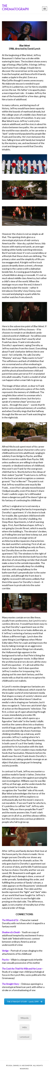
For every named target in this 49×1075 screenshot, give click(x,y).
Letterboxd (24, 1037)
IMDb (24, 1027)
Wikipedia (24, 1018)
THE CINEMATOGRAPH (15, 7)
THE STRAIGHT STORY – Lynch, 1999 (23, 1001)
